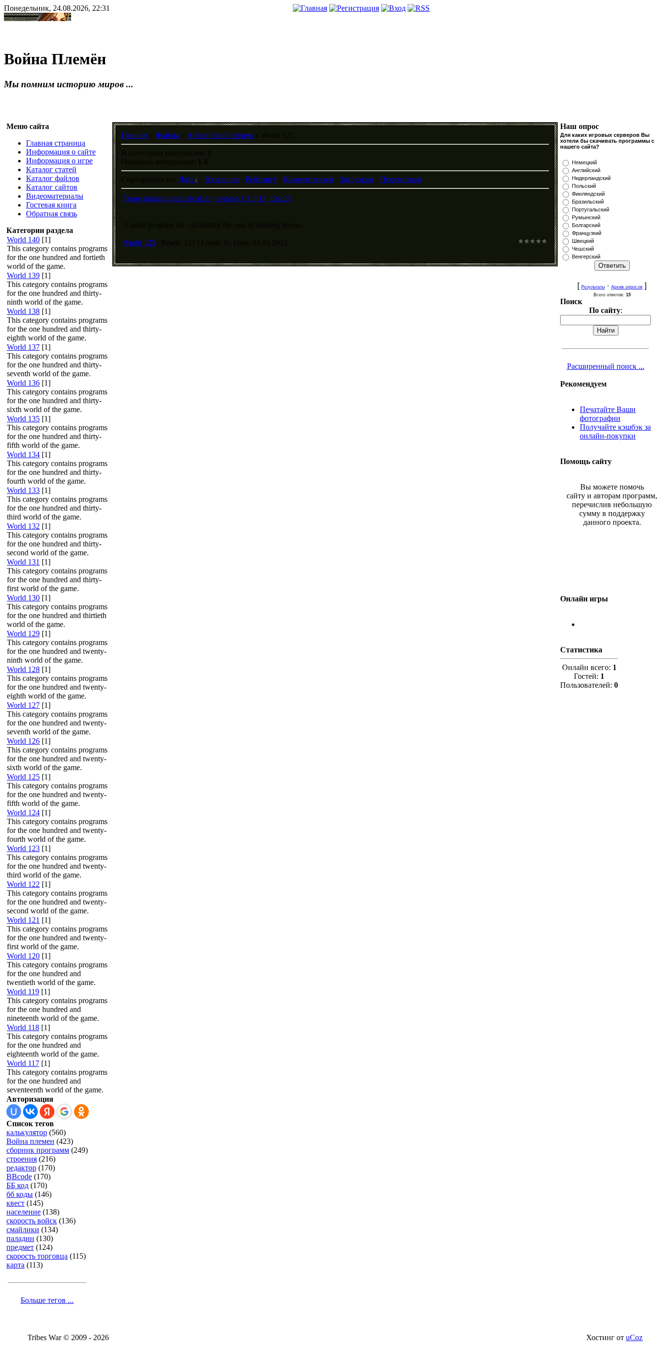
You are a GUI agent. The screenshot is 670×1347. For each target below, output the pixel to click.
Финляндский (588, 194)
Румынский (586, 217)
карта (15, 1265)
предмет (20, 1247)
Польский (584, 186)
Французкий (586, 233)
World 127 (23, 705)
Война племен (30, 1141)
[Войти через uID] (13, 1111)
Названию (222, 179)
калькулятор (26, 1132)
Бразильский (588, 202)
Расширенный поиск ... (605, 366)
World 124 (23, 812)
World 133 (23, 490)
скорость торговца (37, 1256)
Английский (586, 170)
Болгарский (586, 225)
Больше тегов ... (47, 1300)
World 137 (23, 347)
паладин (20, 1238)
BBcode (19, 1176)
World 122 (23, 884)
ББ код (17, 1185)
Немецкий (584, 162)
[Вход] (393, 8)
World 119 (23, 991)
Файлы (167, 135)
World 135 (23, 418)
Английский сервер (220, 135)
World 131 (23, 562)
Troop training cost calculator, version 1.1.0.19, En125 (207, 198)
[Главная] (310, 8)
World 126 (23, 741)
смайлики (22, 1229)
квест (15, 1203)
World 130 (23, 598)
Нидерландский (591, 178)
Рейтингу (261, 179)
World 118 (23, 1027)
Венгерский (586, 256)
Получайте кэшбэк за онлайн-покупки (615, 431)
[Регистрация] (354, 8)
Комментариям (308, 179)
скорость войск (31, 1221)
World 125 (23, 777)
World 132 (23, 526)
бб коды (19, 1194)
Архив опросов (627, 287)
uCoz (634, 1337)
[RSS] (419, 8)
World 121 (23, 920)
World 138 (23, 311)
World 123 (23, 848)
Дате (186, 179)
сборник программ (37, 1150)
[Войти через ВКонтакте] (30, 1111)
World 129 (23, 633)
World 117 (23, 1063)
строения (21, 1159)
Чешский (583, 249)
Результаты (593, 287)
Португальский (590, 209)
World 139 (23, 275)
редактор (21, 1168)
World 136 (23, 383)
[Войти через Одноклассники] (81, 1111)
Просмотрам (401, 179)
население (23, 1212)
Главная (134, 135)
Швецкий (583, 241)
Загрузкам (357, 179)
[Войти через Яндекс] (47, 1111)
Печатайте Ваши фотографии (608, 413)
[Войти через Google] (64, 1111)
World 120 (23, 956)
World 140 (23, 239)
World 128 (23, 669)
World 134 (23, 454)
